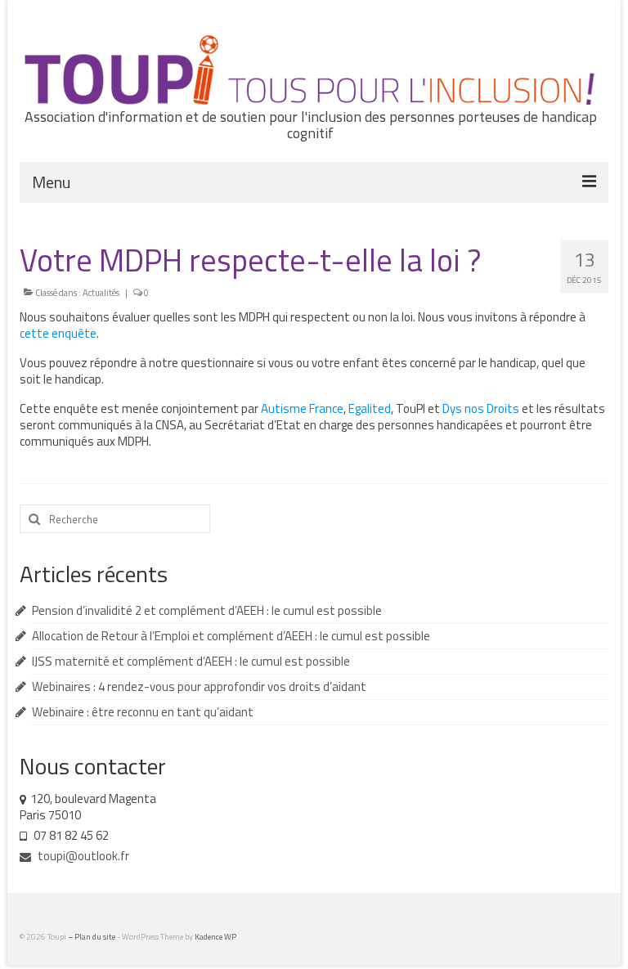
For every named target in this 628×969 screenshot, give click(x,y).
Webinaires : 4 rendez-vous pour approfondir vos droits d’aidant (199, 686)
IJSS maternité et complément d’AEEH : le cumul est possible (191, 661)
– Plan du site (92, 937)
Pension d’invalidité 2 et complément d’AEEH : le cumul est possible (207, 610)
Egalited (369, 408)
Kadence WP (215, 937)
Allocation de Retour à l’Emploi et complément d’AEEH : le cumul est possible (231, 635)
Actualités (101, 292)
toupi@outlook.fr (82, 855)
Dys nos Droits (480, 408)
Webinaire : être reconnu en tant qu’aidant (142, 711)
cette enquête (58, 333)
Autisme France (302, 408)
